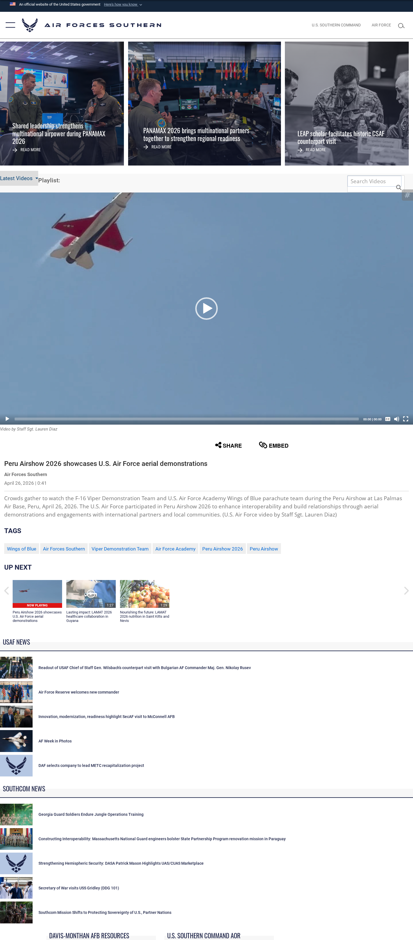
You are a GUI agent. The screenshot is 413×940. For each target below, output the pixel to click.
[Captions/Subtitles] (388, 419)
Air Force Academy (175, 549)
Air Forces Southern (64, 549)
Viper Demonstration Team (120, 549)
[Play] (7, 419)
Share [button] (232, 445)
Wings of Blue (21, 549)
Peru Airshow (264, 549)
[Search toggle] (403, 25)
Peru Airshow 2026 (222, 549)
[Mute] (397, 419)
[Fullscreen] (406, 419)
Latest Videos (17, 178)
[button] (123, 4)
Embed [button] (279, 445)
